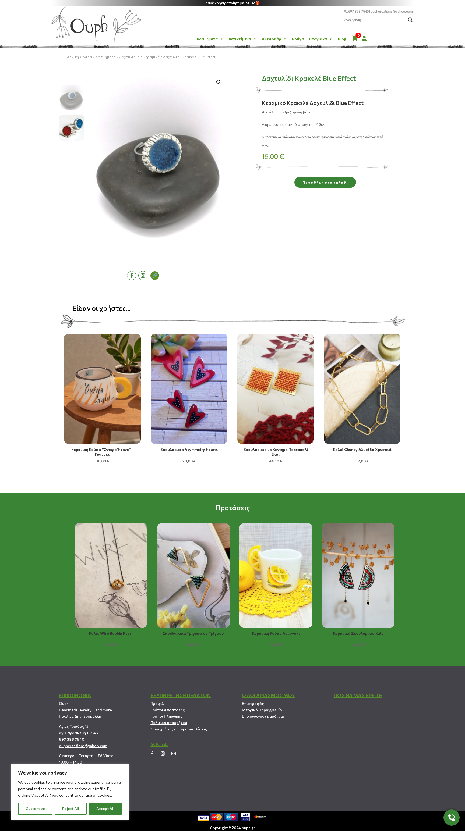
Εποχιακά (318, 39)
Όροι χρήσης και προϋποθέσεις (178, 729)
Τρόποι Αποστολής (167, 710)
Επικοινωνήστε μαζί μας (263, 716)
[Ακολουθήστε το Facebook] (131, 275)
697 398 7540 (358, 11)
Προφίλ (157, 703)
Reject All (70, 808)
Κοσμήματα (207, 39)
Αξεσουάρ (271, 39)
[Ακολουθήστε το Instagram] (142, 275)
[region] (70, 792)
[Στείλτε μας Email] (173, 753)
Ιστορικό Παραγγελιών (262, 710)
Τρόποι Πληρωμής (166, 716)
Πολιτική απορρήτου (168, 722)
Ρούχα (298, 39)
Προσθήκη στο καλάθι (325, 182)
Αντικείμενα (239, 39)
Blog (342, 39)
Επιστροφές (253, 703)
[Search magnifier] (410, 20)
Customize (35, 808)
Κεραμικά (151, 57)
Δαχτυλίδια (129, 57)
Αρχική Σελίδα (79, 57)
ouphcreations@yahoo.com (392, 11)
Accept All (105, 808)
